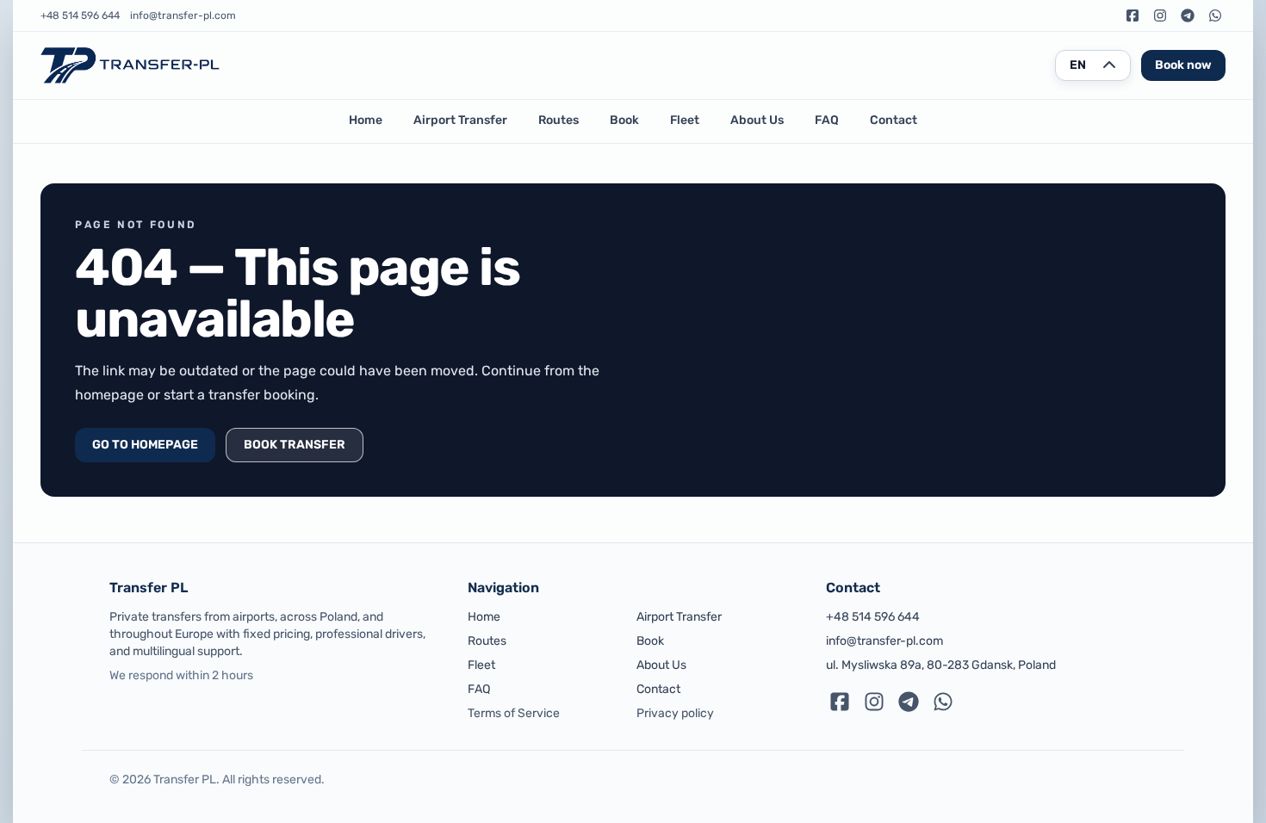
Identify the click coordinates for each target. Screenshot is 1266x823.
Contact (893, 120)
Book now (1183, 65)
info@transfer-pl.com (183, 15)
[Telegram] (1187, 15)
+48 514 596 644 (80, 15)
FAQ (827, 120)
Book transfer (294, 444)
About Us (757, 120)
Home (365, 120)
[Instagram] (1160, 15)
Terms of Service (514, 713)
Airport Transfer (460, 120)
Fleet (684, 120)
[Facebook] (1132, 15)
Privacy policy (675, 713)
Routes (558, 120)
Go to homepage (145, 444)
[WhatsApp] (1215, 15)
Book (624, 120)
